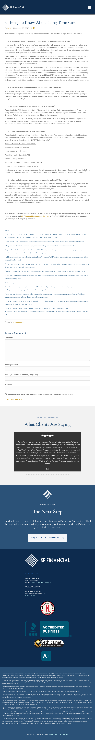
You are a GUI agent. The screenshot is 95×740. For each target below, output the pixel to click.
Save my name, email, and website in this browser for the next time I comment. (41, 394)
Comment (9, 337)
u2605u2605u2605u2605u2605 (26, 474)
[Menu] (89, 7)
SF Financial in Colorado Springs (35, 216)
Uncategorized (18, 322)
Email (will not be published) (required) (21, 374)
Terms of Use (63, 734)
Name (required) (11, 365)
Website (8, 384)
